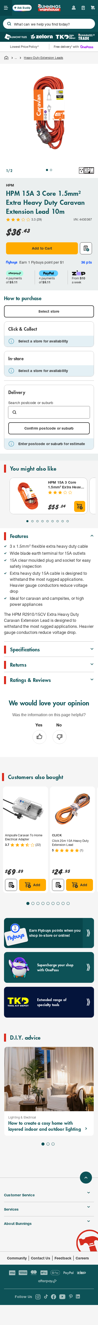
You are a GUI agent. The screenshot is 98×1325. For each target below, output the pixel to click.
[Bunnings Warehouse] (49, 9)
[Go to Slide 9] (68, 521)
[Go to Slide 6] (53, 521)
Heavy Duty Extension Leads (43, 58)
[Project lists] (83, 8)
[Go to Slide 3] (37, 521)
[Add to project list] (86, 248)
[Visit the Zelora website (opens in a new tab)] (42, 37)
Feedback (63, 1258)
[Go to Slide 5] (47, 521)
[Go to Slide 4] (42, 521)
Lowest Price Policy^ (24, 47)
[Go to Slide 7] (58, 521)
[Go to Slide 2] (51, 170)
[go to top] (86, 1178)
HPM (10, 185)
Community (17, 1258)
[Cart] (93, 8)
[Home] (6, 58)
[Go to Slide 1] (47, 170)
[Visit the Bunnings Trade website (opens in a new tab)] (86, 37)
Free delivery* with (66, 47)
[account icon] (74, 8)
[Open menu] (6, 8)
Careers (82, 1258)
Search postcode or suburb (30, 403)
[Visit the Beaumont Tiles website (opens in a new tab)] (16, 37)
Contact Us (40, 1258)
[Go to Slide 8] (63, 521)
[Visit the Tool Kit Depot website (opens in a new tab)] (65, 37)
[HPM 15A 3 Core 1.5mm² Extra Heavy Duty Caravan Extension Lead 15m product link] (28, 496)
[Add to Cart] (79, 506)
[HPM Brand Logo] (86, 170)
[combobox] (49, 24)
